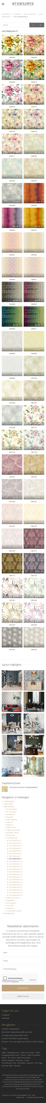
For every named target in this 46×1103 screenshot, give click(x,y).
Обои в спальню (33, 1055)
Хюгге (4, 1058)
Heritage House (12, 832)
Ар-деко (17, 1065)
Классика (19, 1060)
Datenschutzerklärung (35, 1097)
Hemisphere (11, 903)
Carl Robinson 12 (15, 866)
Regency (9, 825)
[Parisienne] (34, 702)
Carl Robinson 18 (15, 879)
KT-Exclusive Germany (19, 1095)
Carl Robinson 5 (15, 851)
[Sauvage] (12, 702)
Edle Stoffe (8, 804)
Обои (4, 1052)
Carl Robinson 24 (15, 895)
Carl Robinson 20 (15, 885)
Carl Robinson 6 (15, 853)
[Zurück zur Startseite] (23, 4)
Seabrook (10, 908)
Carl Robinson (12, 838)
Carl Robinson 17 (15, 877)
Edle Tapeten (9, 806)
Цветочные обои (23, 1058)
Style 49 (9, 822)
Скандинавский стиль (10, 1055)
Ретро (13, 1058)
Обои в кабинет (8, 1060)
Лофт (38, 1052)
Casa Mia (10, 905)
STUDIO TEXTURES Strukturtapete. (15, 1038)
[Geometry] (12, 680)
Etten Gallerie (11, 819)
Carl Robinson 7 (15, 856)
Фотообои (22, 1063)
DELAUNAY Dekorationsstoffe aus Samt (17, 1032)
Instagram (6, 1015)
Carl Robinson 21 (15, 887)
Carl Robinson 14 (15, 869)
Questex (9, 817)
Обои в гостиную (27, 1052)
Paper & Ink (11, 827)
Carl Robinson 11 (15, 864)
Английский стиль (9, 1063)
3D (9, 1058)
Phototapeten (9, 913)
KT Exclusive (11, 812)
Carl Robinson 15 (15, 872)
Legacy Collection (13, 830)
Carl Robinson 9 (15, 859)
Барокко (30, 1063)
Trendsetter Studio (13, 911)
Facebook (5, 1018)
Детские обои (7, 1065)
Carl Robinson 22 (15, 890)
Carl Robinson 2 (15, 843)
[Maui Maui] (34, 766)
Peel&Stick (10, 814)
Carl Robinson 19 (15, 882)
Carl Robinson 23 (15, 892)
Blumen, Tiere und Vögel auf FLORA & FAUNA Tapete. (23, 1042)
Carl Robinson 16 (15, 874)
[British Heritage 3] (34, 745)
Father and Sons (12, 898)
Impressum (20, 1097)
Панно (23, 1055)
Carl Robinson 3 (15, 846)
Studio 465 (10, 835)
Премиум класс (13, 1052)
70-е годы (38, 1063)
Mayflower (10, 900)
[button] (3, 4)
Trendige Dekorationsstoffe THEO (15, 1035)
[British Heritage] (34, 723)
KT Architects (11, 809)
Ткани (26, 1060)
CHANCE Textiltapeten (10, 1029)
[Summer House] (34, 680)
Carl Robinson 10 (15, 861)
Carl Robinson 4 (15, 848)
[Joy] (12, 766)
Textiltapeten (9, 801)
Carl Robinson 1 (15, 840)
